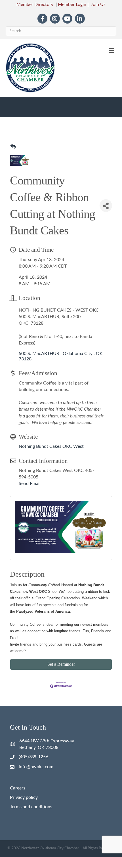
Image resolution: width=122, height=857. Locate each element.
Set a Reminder (61, 664)
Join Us (98, 4)
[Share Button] (106, 205)
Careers (17, 788)
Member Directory (34, 4)
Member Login (72, 4)
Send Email (30, 483)
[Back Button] (13, 147)
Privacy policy (24, 797)
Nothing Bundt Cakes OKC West (51, 446)
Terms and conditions (31, 807)
